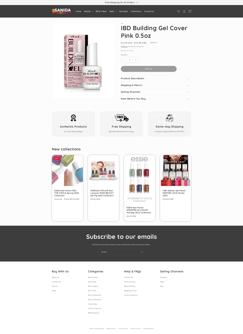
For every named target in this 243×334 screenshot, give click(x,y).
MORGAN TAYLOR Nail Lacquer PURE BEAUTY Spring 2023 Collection (102, 193)
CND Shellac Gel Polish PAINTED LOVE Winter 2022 (174, 193)
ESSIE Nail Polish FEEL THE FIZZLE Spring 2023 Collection (66, 193)
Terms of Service (95, 308)
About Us (55, 277)
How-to (55, 286)
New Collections (94, 299)
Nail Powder (93, 277)
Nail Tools (92, 290)
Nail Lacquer (93, 286)
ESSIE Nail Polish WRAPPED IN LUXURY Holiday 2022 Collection (139, 210)
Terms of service (135, 328)
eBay (162, 282)
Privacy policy (123, 328)
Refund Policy (129, 286)
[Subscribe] (141, 252)
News (54, 290)
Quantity (124, 55)
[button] (88, 11)
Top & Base (92, 304)
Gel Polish (92, 282)
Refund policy (93, 313)
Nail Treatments (94, 295)
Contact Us (56, 282)
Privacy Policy (129, 282)
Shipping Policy (130, 290)
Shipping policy (148, 328)
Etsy (162, 286)
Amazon (163, 277)
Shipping (124, 46)
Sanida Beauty (99, 329)
